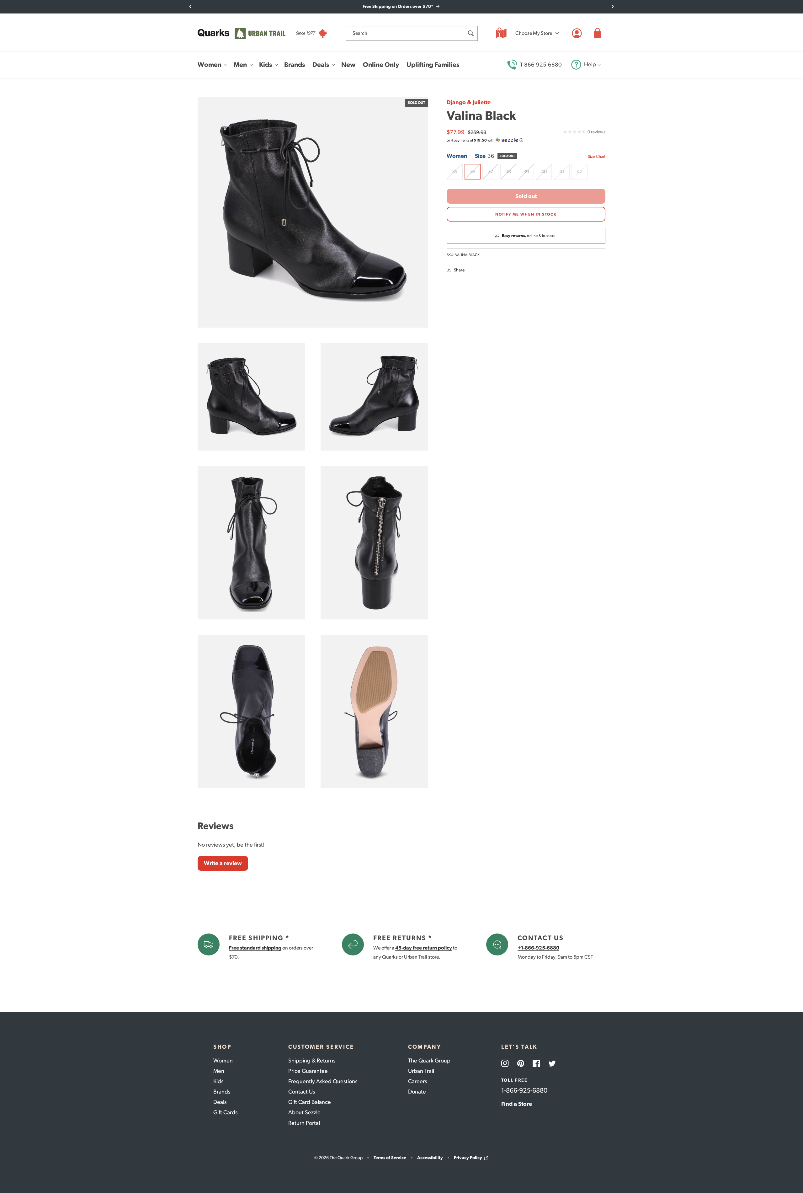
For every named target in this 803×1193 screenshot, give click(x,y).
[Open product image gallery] (313, 212)
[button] (597, 33)
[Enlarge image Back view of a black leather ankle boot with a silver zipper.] (374, 542)
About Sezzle (304, 1112)
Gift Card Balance (309, 1102)
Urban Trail (421, 1070)
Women (223, 1060)
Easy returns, (514, 236)
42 (582, 174)
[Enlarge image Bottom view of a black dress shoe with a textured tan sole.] (374, 711)
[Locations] (501, 33)
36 (475, 174)
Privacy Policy (468, 1157)
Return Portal (304, 1123)
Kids (218, 1081)
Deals (219, 1102)
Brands (221, 1091)
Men (218, 1070)
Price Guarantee (308, 1070)
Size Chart (596, 156)
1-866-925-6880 (541, 64)
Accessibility (430, 1157)
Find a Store (516, 1103)
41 (564, 174)
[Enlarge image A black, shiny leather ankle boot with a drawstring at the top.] (251, 542)
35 (457, 174)
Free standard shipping (255, 948)
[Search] (470, 33)
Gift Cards (225, 1112)
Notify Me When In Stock (526, 214)
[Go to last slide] (190, 6)
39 (528, 174)
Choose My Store (533, 33)
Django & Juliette (469, 102)
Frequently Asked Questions (322, 1081)
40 (546, 174)
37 (493, 174)
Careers (417, 1081)
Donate (417, 1091)
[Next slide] (612, 6)
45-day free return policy (423, 948)
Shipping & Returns (311, 1060)
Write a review (223, 863)
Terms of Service (390, 1157)
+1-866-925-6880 (538, 948)
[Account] (576, 33)
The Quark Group (429, 1060)
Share (459, 270)
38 (510, 174)
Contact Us (301, 1091)
